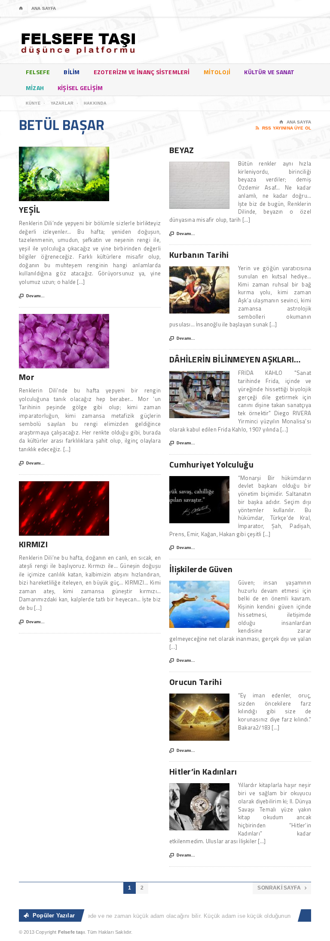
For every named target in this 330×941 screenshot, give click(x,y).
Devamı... (32, 296)
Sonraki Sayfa (281, 888)
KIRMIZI (33, 544)
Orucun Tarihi (195, 681)
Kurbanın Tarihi (199, 254)
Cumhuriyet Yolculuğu (211, 464)
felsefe (38, 71)
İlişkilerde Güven (200, 569)
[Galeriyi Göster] (64, 151)
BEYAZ (181, 150)
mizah (35, 87)
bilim (71, 71)
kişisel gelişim (80, 87)
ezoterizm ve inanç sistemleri (142, 71)
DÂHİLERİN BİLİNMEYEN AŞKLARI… (235, 359)
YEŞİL (29, 209)
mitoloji (217, 71)
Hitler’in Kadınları (203, 771)
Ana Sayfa (43, 8)
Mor (26, 376)
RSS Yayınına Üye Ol (283, 128)
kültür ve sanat (269, 71)
